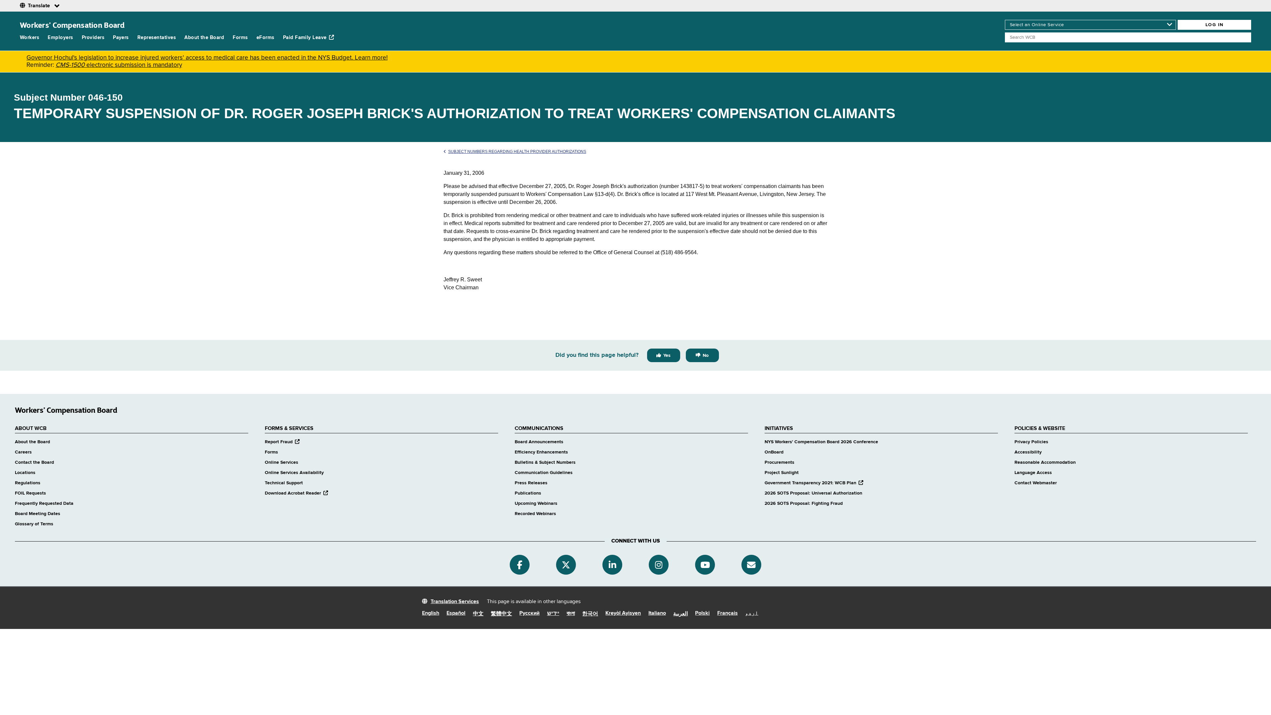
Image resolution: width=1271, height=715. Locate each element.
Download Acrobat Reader (296, 493)
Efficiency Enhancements (541, 452)
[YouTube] (705, 565)
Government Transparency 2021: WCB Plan (814, 483)
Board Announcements (539, 442)
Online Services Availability (294, 472)
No (706, 355)
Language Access (1033, 472)
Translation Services (455, 601)
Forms (240, 37)
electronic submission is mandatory (119, 65)
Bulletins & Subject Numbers (545, 462)
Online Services (281, 462)
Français (727, 613)
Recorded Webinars (535, 513)
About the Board (204, 37)
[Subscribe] (751, 565)
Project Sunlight (782, 472)
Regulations (27, 483)
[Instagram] (659, 565)
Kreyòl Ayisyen (623, 613)
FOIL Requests (30, 493)
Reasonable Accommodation (1045, 462)
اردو (751, 613)
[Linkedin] (612, 565)
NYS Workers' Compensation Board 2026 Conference (821, 442)
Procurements (779, 462)
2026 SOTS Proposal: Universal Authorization (813, 493)
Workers (29, 37)
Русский (529, 613)
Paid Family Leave (305, 37)
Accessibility (1028, 452)
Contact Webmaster (1035, 483)
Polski (702, 613)
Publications (528, 493)
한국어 (590, 614)
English (430, 613)
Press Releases (531, 483)
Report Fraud (282, 442)
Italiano (657, 613)
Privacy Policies (1031, 442)
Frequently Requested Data (44, 503)
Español (456, 613)
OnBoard (774, 452)
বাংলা (571, 613)
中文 (478, 614)
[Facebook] (520, 565)
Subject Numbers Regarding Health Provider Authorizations (517, 151)
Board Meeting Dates (37, 513)
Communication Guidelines (544, 472)
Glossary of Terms (34, 524)
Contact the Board (34, 462)
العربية (680, 614)
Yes (667, 355)
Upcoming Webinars (536, 503)
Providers (93, 37)
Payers (121, 37)
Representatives (156, 37)
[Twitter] (566, 565)
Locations (25, 472)
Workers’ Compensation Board (72, 25)
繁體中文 (501, 614)
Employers (60, 37)
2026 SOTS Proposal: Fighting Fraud (804, 503)
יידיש (553, 613)
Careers (23, 452)
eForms (265, 37)
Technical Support (284, 483)
